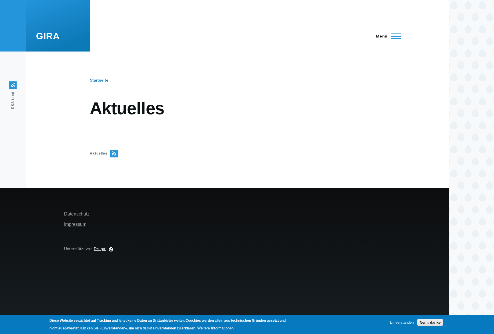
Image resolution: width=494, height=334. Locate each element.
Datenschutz (76, 214)
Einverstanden (402, 322)
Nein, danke (430, 322)
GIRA (48, 36)
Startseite (99, 80)
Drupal (100, 248)
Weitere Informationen (215, 328)
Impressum (75, 224)
